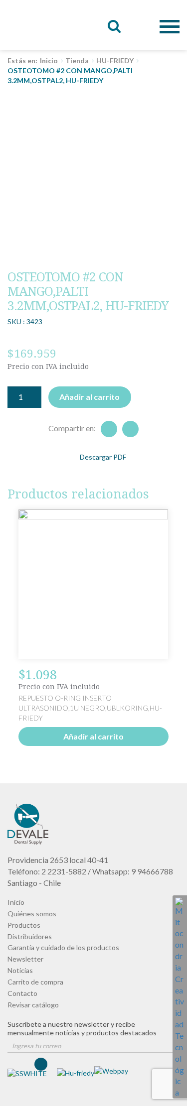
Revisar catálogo (33, 1004)
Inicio (49, 60)
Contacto (22, 993)
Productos (23, 925)
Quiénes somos (31, 913)
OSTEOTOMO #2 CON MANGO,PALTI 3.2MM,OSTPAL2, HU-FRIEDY (31, 24)
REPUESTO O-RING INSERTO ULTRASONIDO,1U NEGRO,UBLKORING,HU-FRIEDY (90, 708)
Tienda (77, 60)
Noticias (20, 970)
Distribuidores (29, 936)
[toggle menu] (170, 19)
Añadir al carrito (89, 396)
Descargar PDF (103, 457)
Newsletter (25, 959)
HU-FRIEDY (115, 60)
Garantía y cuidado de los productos (63, 947)
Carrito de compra (35, 982)
